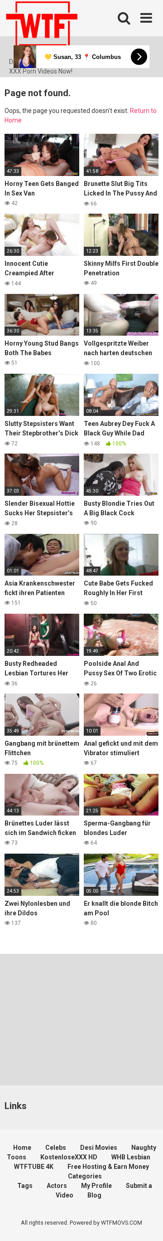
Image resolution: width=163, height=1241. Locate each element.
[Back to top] (146, 1222)
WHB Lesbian (130, 1157)
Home (22, 1147)
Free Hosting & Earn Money (108, 1166)
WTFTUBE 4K (33, 1166)
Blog (94, 1195)
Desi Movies (98, 1147)
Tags (25, 1185)
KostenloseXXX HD (68, 1157)
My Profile (96, 1185)
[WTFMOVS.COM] (42, 28)
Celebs (55, 1147)
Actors (57, 1185)
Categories (85, 1176)
